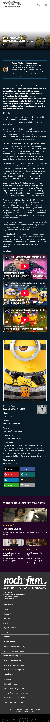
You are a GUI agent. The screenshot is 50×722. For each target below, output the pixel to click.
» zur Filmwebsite (10, 463)
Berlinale (7, 679)
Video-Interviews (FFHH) (12, 656)
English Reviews (9, 627)
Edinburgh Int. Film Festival (14, 697)
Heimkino (7, 632)
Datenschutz (29, 711)
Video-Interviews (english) (13, 651)
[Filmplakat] (25, 372)
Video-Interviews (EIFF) (12, 660)
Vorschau (7, 618)
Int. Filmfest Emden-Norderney (16, 693)
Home (5, 609)
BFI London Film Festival (13, 702)
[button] (11, 469)
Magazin (6, 637)
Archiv (5, 623)
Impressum (20, 711)
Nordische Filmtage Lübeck (14, 688)
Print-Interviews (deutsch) (13, 665)
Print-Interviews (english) (13, 669)
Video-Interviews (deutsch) (14, 646)
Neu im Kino (8, 614)
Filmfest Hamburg (10, 684)
